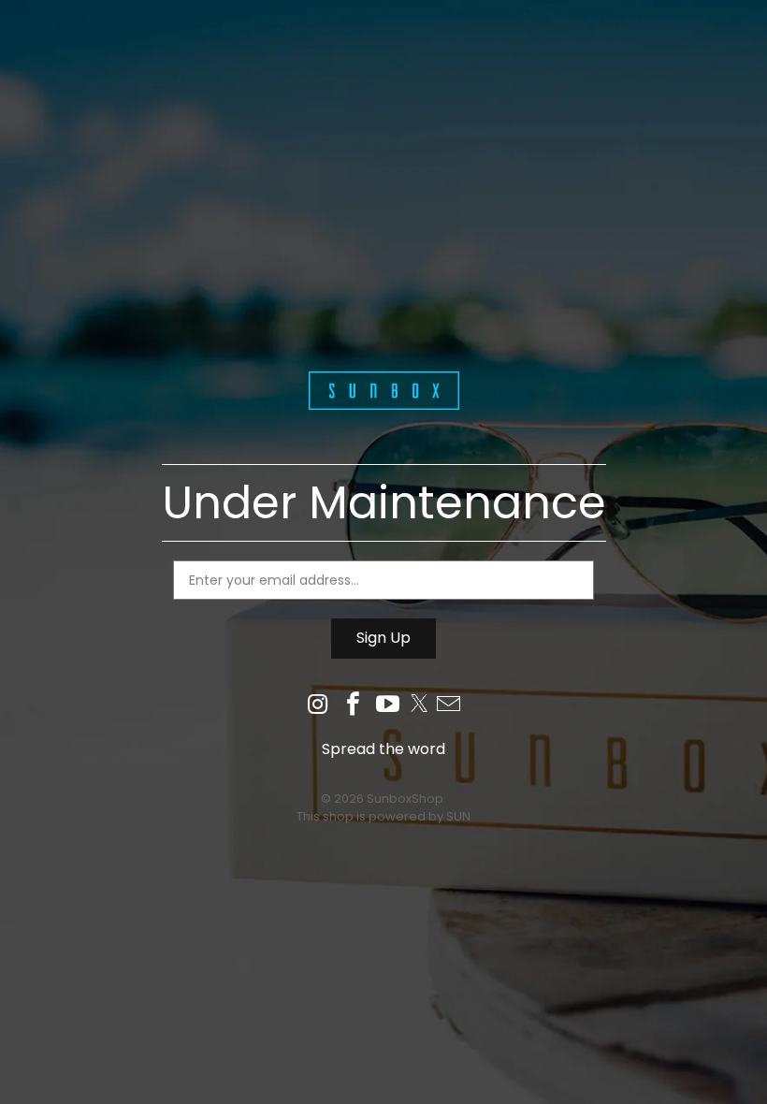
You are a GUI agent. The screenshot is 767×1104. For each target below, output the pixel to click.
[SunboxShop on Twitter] (418, 706)
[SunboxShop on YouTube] (389, 706)
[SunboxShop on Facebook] (353, 706)
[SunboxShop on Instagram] (318, 706)
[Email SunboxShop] (449, 706)
